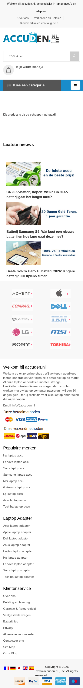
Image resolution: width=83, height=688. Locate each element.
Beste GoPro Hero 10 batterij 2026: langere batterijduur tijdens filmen (40, 273)
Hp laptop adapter (15, 557)
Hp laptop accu (13, 455)
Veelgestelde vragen (17, 615)
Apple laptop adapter (17, 532)
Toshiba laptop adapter (18, 576)
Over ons (23, 18)
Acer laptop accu (14, 500)
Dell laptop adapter (16, 538)
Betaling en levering (16, 602)
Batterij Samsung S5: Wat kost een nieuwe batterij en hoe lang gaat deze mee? (40, 234)
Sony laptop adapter (16, 570)
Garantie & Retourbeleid (19, 608)
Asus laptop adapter (16, 544)
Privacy (8, 627)
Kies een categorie (28, 85)
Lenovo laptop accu (16, 461)
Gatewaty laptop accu (17, 487)
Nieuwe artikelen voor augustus (39, 23)
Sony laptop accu (14, 468)
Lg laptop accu (13, 493)
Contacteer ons (13, 640)
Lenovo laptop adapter (18, 564)
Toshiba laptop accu (16, 506)
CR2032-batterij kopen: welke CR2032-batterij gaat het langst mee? (37, 194)
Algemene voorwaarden (19, 634)
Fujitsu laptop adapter (18, 551)
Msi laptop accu (13, 481)
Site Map (9, 647)
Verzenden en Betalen (47, 18)
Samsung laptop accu (17, 474)
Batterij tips (10, 621)
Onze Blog (10, 653)
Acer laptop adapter (16, 525)
